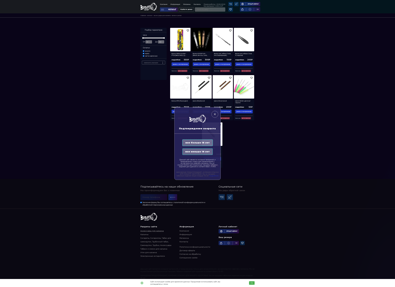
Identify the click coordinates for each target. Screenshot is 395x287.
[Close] (214, 114)
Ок (252, 283)
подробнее (214, 176)
